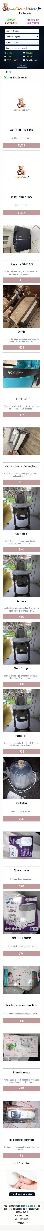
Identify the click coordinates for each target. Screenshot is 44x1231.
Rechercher (33, 19)
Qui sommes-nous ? (22, 1219)
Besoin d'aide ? (22, 1223)
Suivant (29, 1162)
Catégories (11, 23)
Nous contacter (22, 1212)
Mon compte (33, 23)
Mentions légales (22, 1215)
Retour (8, 71)
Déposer (11, 19)
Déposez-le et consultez (28, 1205)
